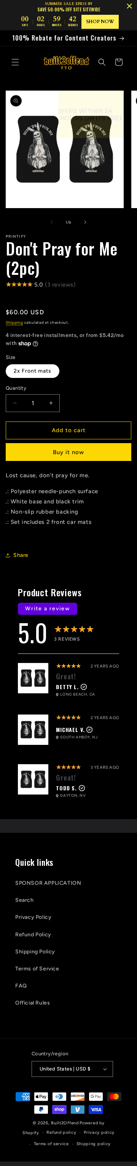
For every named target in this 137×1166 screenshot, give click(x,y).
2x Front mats (32, 371)
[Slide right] (85, 222)
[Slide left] (51, 222)
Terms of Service (37, 968)
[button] (15, 62)
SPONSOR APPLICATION (48, 883)
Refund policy (61, 1132)
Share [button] (21, 555)
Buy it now (68, 452)
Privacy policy (99, 1132)
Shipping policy (93, 1143)
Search (24, 900)
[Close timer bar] (129, 6)
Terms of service (51, 1143)
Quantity (16, 388)
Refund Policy (33, 934)
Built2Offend (64, 1123)
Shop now (100, 22)
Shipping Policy (35, 951)
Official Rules (32, 1003)
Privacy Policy (33, 917)
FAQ (21, 986)
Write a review (47, 608)
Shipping (14, 322)
